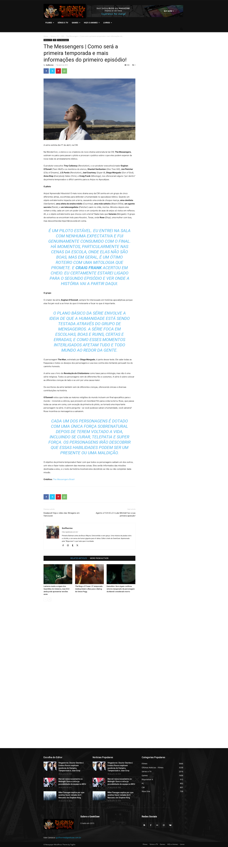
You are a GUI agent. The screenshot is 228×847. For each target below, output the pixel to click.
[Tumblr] (73, 545)
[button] (181, 29)
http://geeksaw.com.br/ (70, 532)
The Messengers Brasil (64, 479)
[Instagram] (69, 545)
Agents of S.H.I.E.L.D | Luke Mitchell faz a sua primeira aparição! (115, 514)
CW (62, 36)
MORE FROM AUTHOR (99, 558)
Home (46, 36)
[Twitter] (52, 71)
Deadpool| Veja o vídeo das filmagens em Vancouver (62, 514)
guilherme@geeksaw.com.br (68, 837)
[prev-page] (45, 599)
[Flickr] (157, 825)
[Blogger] (144, 825)
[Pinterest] (58, 71)
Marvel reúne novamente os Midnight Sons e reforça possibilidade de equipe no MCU (72, 781)
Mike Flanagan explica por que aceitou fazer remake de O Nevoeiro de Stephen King (71, 795)
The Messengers (63, 40)
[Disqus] (89, 641)
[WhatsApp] (64, 71)
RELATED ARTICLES (78, 558)
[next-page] (49, 599)
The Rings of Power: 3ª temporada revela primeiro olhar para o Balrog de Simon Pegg (88, 589)
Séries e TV (55, 36)
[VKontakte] (170, 825)
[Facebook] (46, 71)
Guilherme (50, 65)
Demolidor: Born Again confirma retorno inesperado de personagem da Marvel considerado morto (121, 589)
